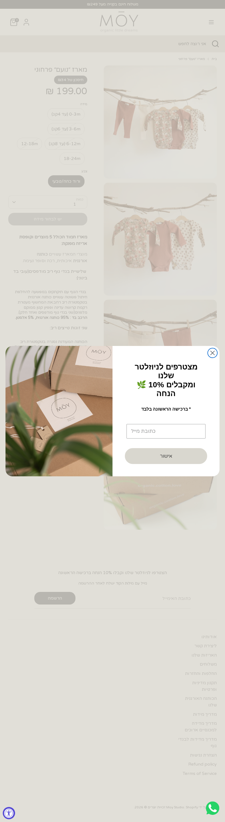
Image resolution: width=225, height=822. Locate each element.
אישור (166, 456)
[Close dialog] (212, 353)
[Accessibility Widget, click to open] (9, 813)
